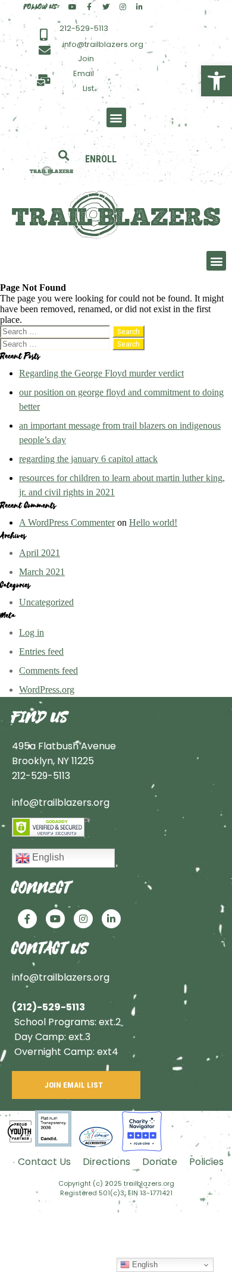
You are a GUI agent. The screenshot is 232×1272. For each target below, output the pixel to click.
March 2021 (42, 572)
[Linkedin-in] (139, 7)
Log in (31, 632)
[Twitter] (106, 7)
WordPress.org (46, 689)
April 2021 (39, 553)
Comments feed (48, 670)
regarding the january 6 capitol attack (88, 459)
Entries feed (41, 651)
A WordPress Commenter (67, 522)
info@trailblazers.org (60, 802)
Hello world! (153, 522)
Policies (206, 1162)
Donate (159, 1162)
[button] (216, 80)
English (47, 857)
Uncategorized (46, 602)
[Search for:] (56, 331)
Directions (106, 1162)
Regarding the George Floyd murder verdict (101, 373)
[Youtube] (72, 7)
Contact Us (44, 1162)
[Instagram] (122, 7)
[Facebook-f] (89, 7)
